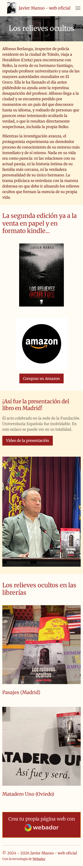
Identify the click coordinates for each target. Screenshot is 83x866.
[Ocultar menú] (78, 8)
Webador (39, 859)
